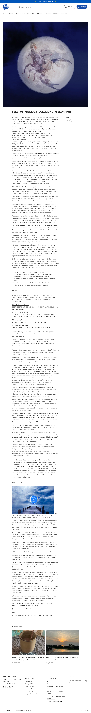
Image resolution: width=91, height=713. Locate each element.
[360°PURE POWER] (6, 7)
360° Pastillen (30, 686)
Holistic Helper (30, 689)
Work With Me (52, 679)
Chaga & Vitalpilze (31, 684)
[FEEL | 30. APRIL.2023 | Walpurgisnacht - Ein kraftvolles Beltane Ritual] (28, 642)
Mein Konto (71, 7)
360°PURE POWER (24, 710)
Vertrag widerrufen (55, 701)
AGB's (49, 694)
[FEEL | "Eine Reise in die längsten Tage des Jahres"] (62, 642)
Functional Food (31, 691)
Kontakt (50, 681)
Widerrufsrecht (52, 689)
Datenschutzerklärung (55, 686)
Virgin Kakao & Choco (32, 694)
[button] (81, 7)
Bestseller (28, 681)
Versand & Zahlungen (55, 691)
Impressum (51, 684)
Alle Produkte (30, 679)
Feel (68, 121)
